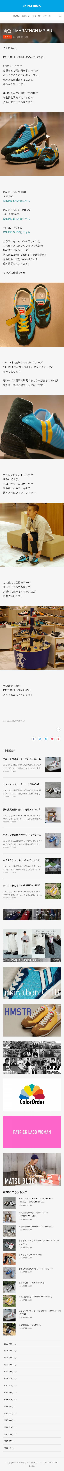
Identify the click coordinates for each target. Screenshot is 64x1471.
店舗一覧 (36, 16)
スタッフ (26, 16)
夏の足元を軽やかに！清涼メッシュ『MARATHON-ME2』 (31, 809)
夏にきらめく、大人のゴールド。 (33, 1282)
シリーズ (47, 16)
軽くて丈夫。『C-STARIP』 (30, 1324)
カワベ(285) (7, 721)
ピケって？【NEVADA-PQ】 (31, 1254)
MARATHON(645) (18, 721)
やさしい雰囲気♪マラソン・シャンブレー (23, 834)
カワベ (7, 37)
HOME (16, 16)
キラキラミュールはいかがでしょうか (21, 860)
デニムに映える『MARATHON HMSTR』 (23, 885)
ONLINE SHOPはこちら (16, 200)
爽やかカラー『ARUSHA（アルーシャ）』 (37, 1226)
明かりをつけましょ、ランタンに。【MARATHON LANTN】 (33, 758)
